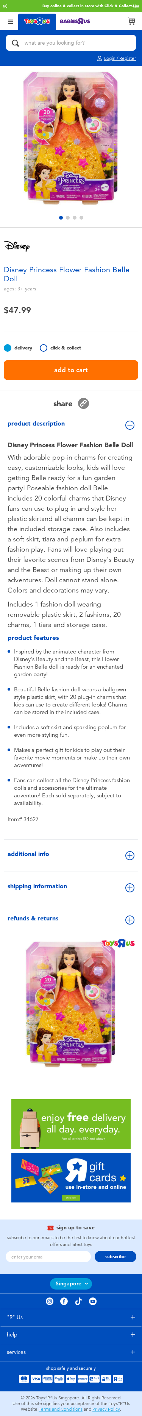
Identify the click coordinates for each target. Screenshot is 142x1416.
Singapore (68, 1283)
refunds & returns (33, 918)
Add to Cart (71, 370)
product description (36, 423)
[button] (6, 6)
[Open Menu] (10, 21)
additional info (28, 854)
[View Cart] (131, 21)
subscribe (115, 1256)
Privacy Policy (106, 1409)
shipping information (37, 886)
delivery (23, 348)
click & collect (65, 348)
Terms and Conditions (61, 1409)
